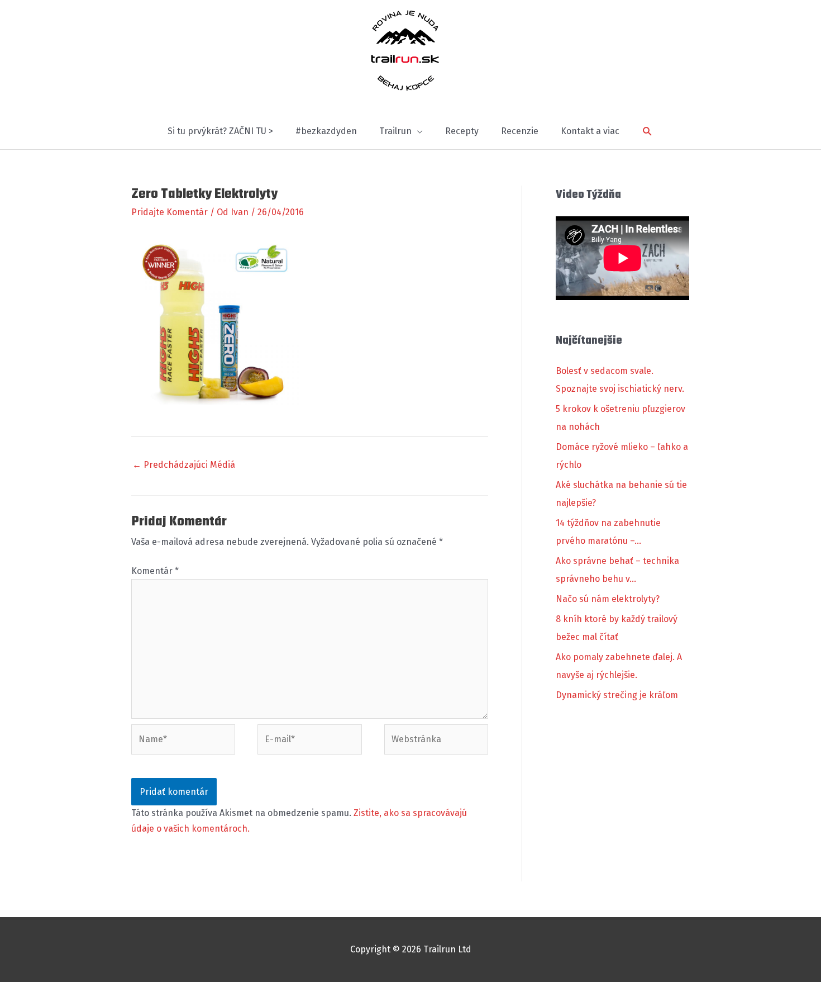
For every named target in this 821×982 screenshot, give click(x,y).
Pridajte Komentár (169, 212)
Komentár (155, 571)
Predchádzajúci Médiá (183, 464)
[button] (647, 131)
